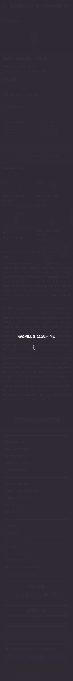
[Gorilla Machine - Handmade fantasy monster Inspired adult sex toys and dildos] (36, 336)
